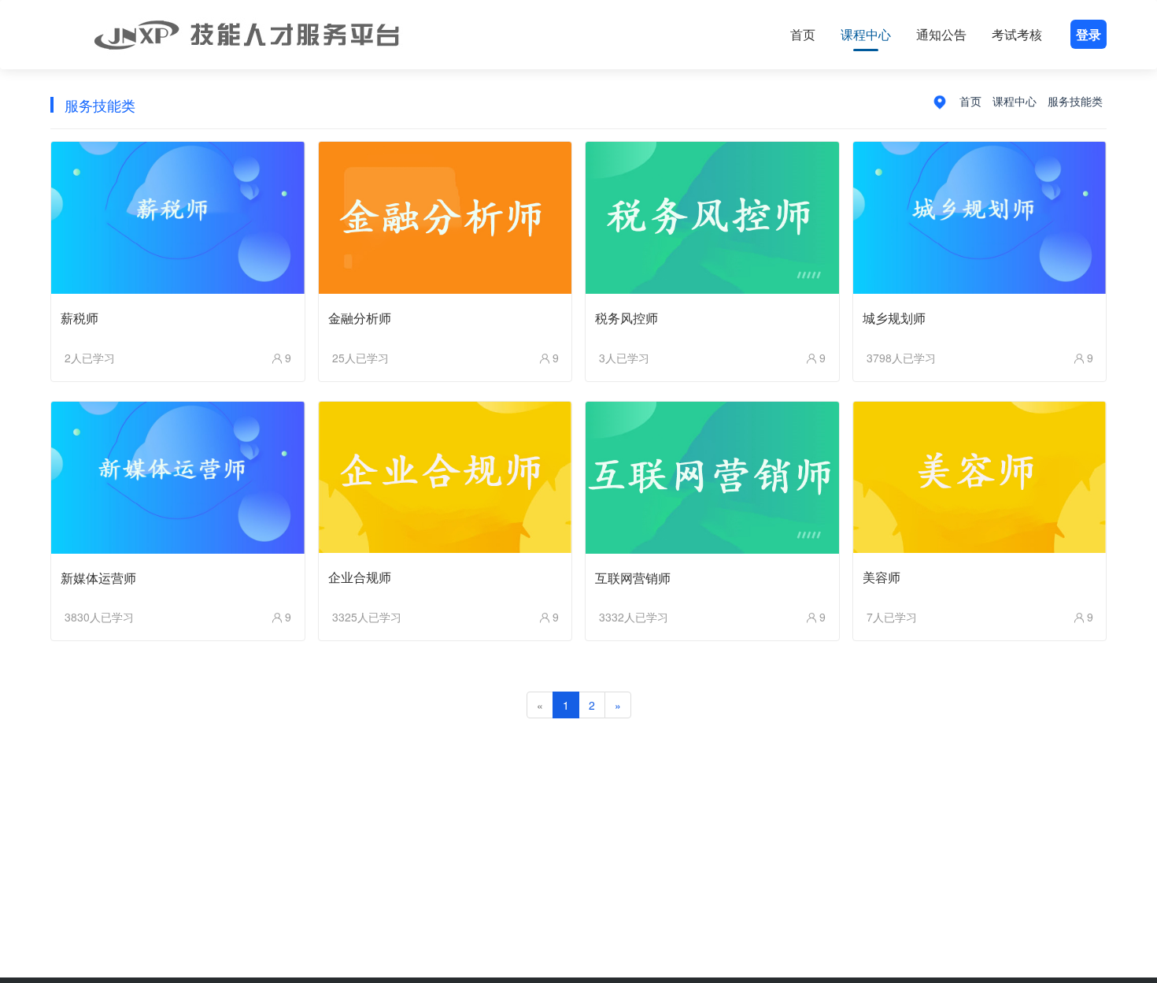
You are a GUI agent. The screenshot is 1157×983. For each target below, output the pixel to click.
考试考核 (1017, 34)
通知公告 (941, 34)
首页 (802, 34)
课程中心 (866, 34)
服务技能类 (1075, 101)
